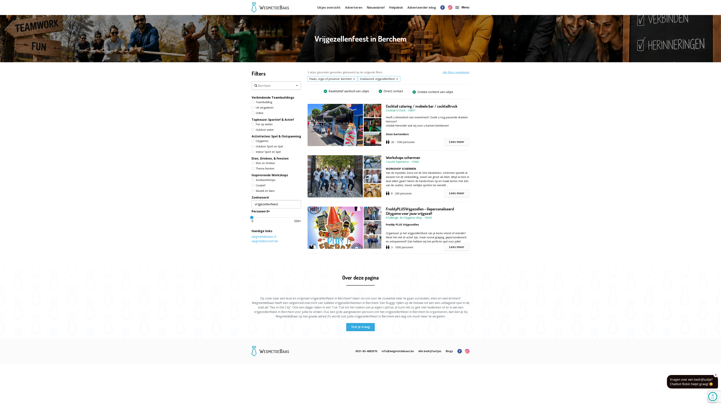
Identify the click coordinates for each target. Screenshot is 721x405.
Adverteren (353, 7)
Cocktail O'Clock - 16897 (400, 110)
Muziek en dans (265, 191)
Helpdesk (396, 7)
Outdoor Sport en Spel (269, 146)
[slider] (251, 217)
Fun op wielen (264, 124)
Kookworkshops (265, 180)
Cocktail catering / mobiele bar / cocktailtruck (421, 106)
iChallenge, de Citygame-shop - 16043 (409, 217)
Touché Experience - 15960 (402, 162)
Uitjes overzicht (329, 7)
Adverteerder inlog (421, 7)
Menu (465, 7)
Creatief (260, 185)
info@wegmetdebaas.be (398, 351)
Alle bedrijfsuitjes (429, 351)
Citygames (262, 141)
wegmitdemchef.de (265, 241)
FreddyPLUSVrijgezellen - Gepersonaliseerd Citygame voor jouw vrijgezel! (420, 211)
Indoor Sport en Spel (268, 152)
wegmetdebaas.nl (264, 237)
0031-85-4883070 (366, 351)
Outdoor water (265, 129)
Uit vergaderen (265, 107)
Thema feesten (265, 168)
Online (259, 113)
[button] (347, 125)
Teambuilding (264, 102)
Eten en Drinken (265, 163)
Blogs (449, 351)
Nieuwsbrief (376, 7)
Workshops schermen (403, 157)
